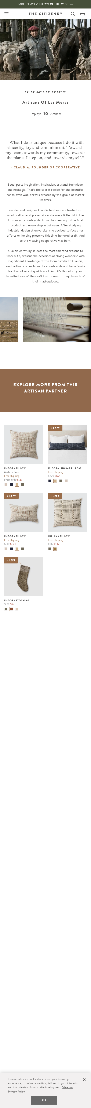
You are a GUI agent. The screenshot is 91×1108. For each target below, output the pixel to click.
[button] (82, 14)
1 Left (55, 496)
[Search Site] (73, 14)
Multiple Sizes (11, 472)
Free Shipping (11, 475)
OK (44, 1100)
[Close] (84, 1079)
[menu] (6, 14)
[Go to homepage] (45, 13)
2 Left (55, 428)
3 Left (11, 496)
